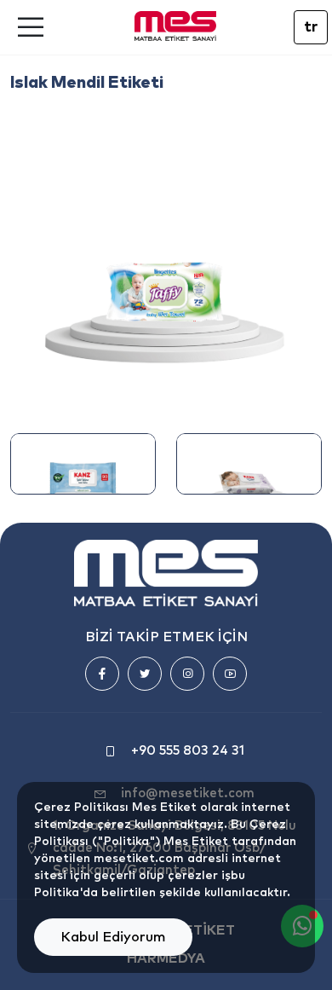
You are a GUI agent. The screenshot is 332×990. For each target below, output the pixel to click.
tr (311, 27)
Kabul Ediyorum (113, 937)
